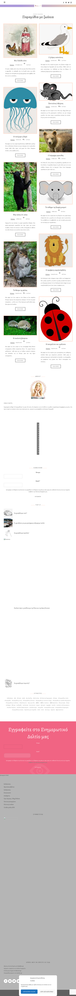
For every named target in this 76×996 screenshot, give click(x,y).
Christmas (10, 698)
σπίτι (39, 709)
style (24, 698)
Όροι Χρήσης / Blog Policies (12, 799)
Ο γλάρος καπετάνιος (55, 57)
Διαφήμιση (7, 796)
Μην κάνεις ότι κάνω (20, 215)
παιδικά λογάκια (12, 707)
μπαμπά (43, 705)
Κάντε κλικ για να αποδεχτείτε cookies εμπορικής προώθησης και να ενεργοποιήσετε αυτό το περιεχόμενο (38, 438)
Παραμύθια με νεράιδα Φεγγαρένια (62, 700)
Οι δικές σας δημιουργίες (46, 698)
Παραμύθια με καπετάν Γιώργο (44, 700)
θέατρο (13, 705)
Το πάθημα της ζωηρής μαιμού (55, 207)
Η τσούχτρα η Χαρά (20, 137)
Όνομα (38, 472)
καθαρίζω (19, 705)
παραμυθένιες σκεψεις (18, 709)
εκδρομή (8, 705)
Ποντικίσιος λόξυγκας (55, 103)
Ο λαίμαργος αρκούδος (56, 155)
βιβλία (37, 702)
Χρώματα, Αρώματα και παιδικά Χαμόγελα (15, 968)
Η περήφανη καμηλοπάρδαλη (56, 270)
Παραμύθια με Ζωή (17, 700)
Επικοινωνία (7, 793)
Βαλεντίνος (36, 698)
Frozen (19, 698)
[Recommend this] (24, 64)
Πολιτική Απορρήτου (10, 801)
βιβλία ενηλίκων (45, 702)
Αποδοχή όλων (29, 992)
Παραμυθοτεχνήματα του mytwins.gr (13, 973)
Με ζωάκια (12, 65)
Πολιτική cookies (9, 804)
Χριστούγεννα (23, 702)
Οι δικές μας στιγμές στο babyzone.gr (12, 970)
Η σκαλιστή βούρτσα (20, 338)
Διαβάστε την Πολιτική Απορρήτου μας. (38, 491)
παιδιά (54, 705)
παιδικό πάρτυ (33, 707)
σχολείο (53, 709)
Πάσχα (55, 698)
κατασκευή (32, 705)
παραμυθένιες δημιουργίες (62, 707)
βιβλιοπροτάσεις (54, 702)
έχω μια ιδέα (31, 702)
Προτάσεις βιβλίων (9, 787)
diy (15, 698)
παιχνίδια (40, 707)
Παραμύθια (8, 700)
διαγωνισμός (62, 702)
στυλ (43, 709)
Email (38, 481)
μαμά (38, 705)
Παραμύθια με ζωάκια (29, 700)
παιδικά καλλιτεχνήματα (63, 705)
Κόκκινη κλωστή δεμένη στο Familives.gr (14, 966)
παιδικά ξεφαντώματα (22, 707)
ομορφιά (49, 705)
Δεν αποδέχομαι (46, 992)
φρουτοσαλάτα (59, 709)
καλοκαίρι (25, 705)
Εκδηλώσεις (7, 784)
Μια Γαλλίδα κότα (20, 61)
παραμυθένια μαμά (49, 707)
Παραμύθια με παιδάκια (12, 702)
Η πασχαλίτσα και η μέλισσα (56, 344)
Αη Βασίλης (29, 698)
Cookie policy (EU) (9, 807)
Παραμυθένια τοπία (63, 698)
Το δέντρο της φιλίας (20, 290)
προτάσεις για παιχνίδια (30, 709)
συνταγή (48, 709)
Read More (20, 80)
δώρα (68, 702)
